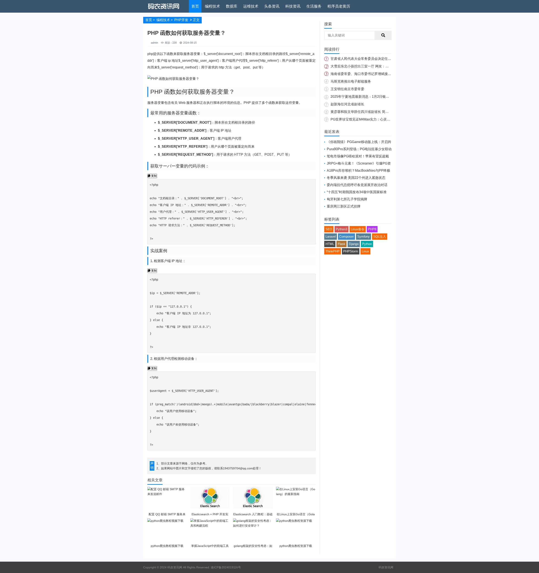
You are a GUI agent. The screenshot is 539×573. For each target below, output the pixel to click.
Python (367, 244)
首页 (195, 6)
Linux (365, 251)
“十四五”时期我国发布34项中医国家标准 (357, 192)
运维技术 (250, 6)
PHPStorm (350, 251)
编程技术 (212, 6)
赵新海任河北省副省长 (347, 104)
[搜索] (383, 35)
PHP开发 (181, 20)
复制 (153, 175)
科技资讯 (292, 6)
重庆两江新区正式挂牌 (343, 206)
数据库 (231, 6)
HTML (330, 244)
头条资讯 (271, 6)
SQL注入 (379, 236)
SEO (329, 229)
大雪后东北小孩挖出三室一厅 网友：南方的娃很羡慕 (370, 66)
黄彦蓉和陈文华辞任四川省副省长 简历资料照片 (366, 112)
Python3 (341, 229)
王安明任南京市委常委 (347, 89)
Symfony (363, 236)
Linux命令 (357, 229)
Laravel (331, 236)
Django (354, 244)
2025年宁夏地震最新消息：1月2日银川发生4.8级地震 (371, 96)
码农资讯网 (386, 567)
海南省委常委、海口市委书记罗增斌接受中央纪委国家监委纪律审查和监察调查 (389, 74)
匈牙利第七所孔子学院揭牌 (347, 199)
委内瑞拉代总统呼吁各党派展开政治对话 (357, 185)
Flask (341, 244)
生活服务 (314, 6)
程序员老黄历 (338, 6)
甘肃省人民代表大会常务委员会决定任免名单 (364, 58)
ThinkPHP (333, 251)
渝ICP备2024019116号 (226, 567)
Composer (346, 236)
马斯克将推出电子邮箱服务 (351, 81)
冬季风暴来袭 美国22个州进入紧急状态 (356, 177)
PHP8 (372, 229)
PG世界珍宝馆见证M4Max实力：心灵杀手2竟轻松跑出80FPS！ (378, 119)
